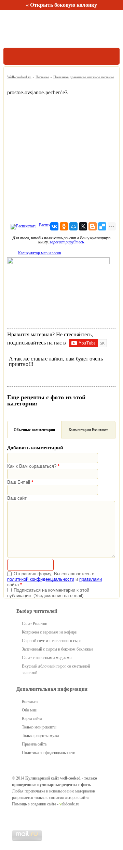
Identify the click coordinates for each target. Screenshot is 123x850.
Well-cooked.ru (19, 77)
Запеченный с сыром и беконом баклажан (57, 649)
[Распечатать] (22, 225)
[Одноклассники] (64, 226)
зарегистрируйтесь (67, 242)
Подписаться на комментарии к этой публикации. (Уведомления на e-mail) (48, 593)
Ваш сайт (17, 498)
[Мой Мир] (73, 226)
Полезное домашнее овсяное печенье (83, 77)
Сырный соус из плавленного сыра (51, 640)
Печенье (42, 77)
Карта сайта (32, 718)
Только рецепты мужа (40, 735)
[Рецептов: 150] (35, 29)
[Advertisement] (61, 156)
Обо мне (29, 710)
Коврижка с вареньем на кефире (49, 632)
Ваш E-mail (20, 482)
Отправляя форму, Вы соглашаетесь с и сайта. (54, 579)
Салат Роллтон (34, 623)
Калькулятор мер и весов (39, 253)
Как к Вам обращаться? (33, 466)
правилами (90, 579)
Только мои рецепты (39, 727)
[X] (83, 226)
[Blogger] (92, 226)
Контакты (30, 701)
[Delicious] (102, 226)
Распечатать (49, 225)
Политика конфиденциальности (48, 752)
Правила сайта (34, 744)
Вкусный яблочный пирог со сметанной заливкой (56, 669)
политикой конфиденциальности (40, 579)
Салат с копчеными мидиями (46, 657)
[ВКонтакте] (54, 226)
